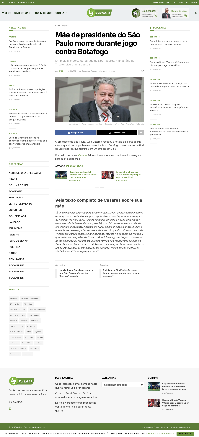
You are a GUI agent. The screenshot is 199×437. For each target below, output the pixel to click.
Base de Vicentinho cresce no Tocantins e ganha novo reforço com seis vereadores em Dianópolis (28, 140)
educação (35, 321)
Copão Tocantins (17, 315)
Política (13, 109)
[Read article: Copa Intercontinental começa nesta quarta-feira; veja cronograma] (61, 175)
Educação (16, 197)
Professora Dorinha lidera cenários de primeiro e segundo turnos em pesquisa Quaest (28, 116)
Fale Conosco (171, 2)
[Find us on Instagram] (3, 2)
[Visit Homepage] (99, 13)
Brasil (13, 179)
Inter (29, 332)
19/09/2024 (72, 71)
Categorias (22, 13)
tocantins (27, 354)
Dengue (24, 321)
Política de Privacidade (188, 2)
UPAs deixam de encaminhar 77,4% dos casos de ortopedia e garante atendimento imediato (27, 68)
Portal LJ (18, 427)
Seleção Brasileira (18, 348)
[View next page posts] (102, 189)
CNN (61, 71)
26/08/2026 (75, 180)
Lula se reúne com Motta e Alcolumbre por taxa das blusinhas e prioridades (169, 131)
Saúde (12, 85)
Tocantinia (17, 265)
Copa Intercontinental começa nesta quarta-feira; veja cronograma (83, 174)
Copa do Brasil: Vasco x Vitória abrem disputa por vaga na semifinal (128, 174)
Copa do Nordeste (37, 310)
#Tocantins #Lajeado (30, 298)
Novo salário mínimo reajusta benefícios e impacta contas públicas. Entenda (169, 107)
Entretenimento (20, 203)
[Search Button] (196, 13)
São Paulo (34, 348)
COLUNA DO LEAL (19, 185)
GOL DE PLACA (17, 216)
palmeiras (14, 343)
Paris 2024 (27, 343)
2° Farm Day (15, 304)
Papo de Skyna (18, 240)
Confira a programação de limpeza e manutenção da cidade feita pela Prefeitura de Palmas (27, 44)
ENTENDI (185, 433)
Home (57, 26)
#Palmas (13, 298)
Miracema (15, 228)
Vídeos (6, 13)
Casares (82, 155)
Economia (15, 191)
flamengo (31, 326)
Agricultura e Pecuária (25, 173)
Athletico (28, 304)
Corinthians (34, 315)
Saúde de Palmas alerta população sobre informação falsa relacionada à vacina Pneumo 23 (28, 92)
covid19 (13, 321)
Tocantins (16, 277)
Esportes (65, 26)
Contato (61, 13)
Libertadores (15, 337)
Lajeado (14, 222)
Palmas (12, 37)
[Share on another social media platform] (141, 132)
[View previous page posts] (97, 189)
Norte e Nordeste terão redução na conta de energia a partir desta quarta (75, 406)
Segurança (17, 259)
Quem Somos (158, 2)
